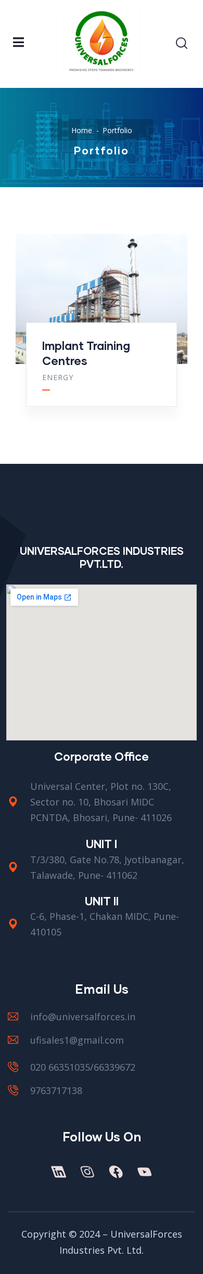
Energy (57, 377)
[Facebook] (115, 1172)
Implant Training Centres (86, 353)
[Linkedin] (58, 1172)
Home (81, 130)
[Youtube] (144, 1172)
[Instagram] (87, 1172)
